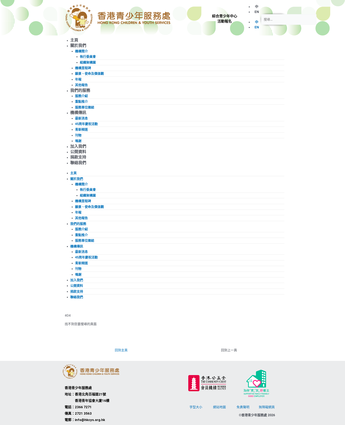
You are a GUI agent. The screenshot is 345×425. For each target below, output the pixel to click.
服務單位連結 (84, 107)
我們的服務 (80, 90)
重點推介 (81, 101)
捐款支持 (78, 157)
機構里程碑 (83, 68)
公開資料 (78, 151)
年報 (78, 79)
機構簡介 (81, 51)
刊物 (78, 135)
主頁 (74, 40)
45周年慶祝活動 (86, 124)
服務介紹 (81, 96)
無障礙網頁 (267, 407)
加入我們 (78, 146)
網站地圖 (219, 407)
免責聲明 (243, 407)
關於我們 (78, 45)
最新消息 (81, 118)
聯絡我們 (78, 162)
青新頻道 (81, 129)
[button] (224, 19)
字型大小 (195, 407)
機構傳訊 (78, 112)
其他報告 (81, 85)
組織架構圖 (88, 62)
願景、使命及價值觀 (89, 73)
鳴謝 (78, 141)
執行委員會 (88, 57)
